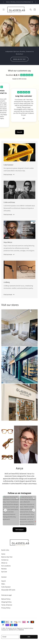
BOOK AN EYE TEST (19, 59)
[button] (4, 10)
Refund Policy (5, 599)
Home (3, 554)
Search (3, 581)
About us (4, 563)
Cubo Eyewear (6, 587)
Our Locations (6, 566)
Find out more (8, 174)
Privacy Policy (5, 608)
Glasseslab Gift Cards (8, 590)
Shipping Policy (6, 602)
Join (28, 637)
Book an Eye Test (6, 557)
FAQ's (3, 584)
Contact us (4, 560)
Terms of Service (6, 605)
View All (19, 132)
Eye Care (4, 572)
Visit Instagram (19, 529)
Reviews (4, 569)
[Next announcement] (36, 2)
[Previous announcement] (3, 2)
